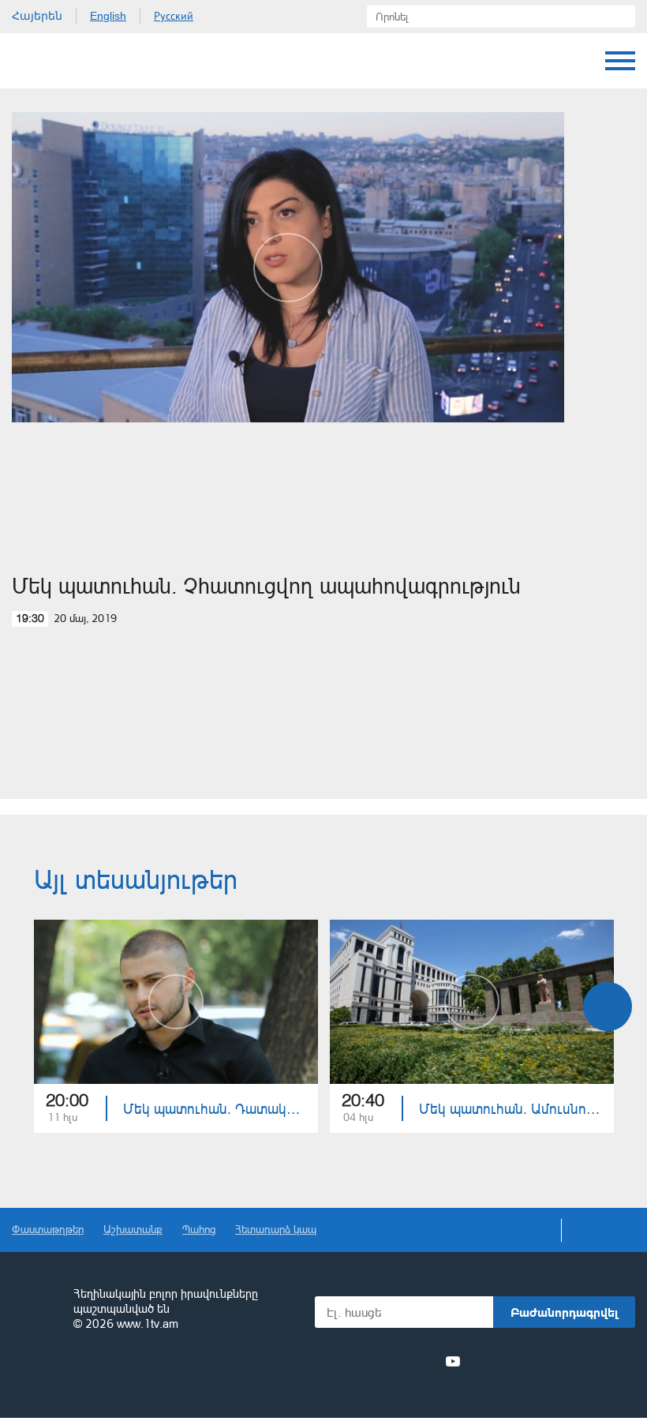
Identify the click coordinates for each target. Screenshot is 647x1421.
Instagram (424, 1361)
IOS (513, 1361)
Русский (173, 16)
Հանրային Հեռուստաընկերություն (71, 61)
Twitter (366, 1361)
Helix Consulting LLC (80, 1373)
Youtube (453, 1361)
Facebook (341, 1361)
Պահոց (198, 1228)
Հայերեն (37, 16)
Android (597, 1361)
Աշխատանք (133, 1228)
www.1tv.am (147, 1323)
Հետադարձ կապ (275, 1228)
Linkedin (395, 1361)
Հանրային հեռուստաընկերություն (35, 1309)
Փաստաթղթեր (48, 1228)
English (108, 15)
